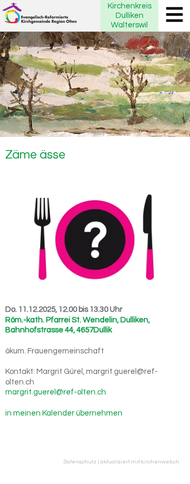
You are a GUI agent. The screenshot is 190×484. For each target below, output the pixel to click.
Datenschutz (80, 462)
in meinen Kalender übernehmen (63, 413)
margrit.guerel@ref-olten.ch (55, 392)
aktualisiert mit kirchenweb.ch (139, 462)
